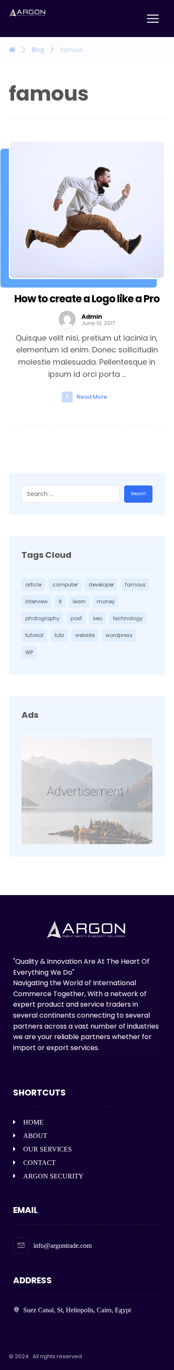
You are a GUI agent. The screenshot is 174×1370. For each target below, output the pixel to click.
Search (138, 493)
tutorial (34, 635)
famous (135, 584)
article (33, 584)
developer (101, 584)
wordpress (119, 635)
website (85, 635)
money (106, 601)
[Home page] (12, 49)
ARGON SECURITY (53, 1176)
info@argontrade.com (62, 1245)
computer (65, 584)
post (76, 618)
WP (29, 652)
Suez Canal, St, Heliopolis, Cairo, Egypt (77, 1310)
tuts (59, 635)
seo (97, 618)
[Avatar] (67, 319)
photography (42, 618)
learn (79, 601)
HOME (33, 1122)
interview (36, 601)
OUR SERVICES (47, 1149)
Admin (92, 316)
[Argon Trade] (28, 12)
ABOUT (35, 1135)
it (60, 601)
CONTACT (39, 1162)
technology (128, 618)
